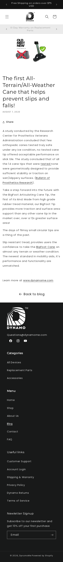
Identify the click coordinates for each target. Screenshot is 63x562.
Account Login (16, 469)
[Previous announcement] (6, 4)
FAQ (9, 439)
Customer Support (19, 461)
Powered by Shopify (42, 555)
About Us (13, 416)
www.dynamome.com (38, 280)
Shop (10, 408)
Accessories (15, 378)
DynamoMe (25, 555)
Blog (9, 423)
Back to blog (34, 294)
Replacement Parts (19, 370)
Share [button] (10, 122)
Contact (12, 431)
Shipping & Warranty (20, 477)
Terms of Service (18, 500)
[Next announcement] (56, 4)
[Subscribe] (52, 535)
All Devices (14, 362)
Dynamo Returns (18, 493)
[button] (7, 17)
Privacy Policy (16, 485)
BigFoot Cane (45, 247)
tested (46, 164)
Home (11, 400)
